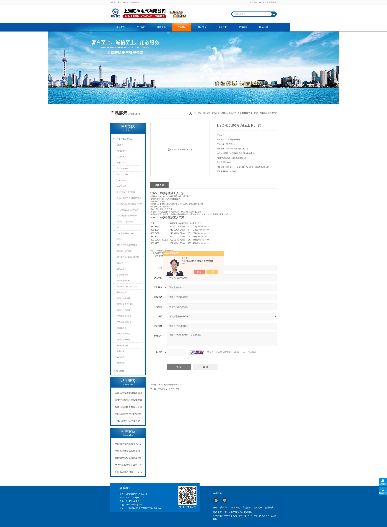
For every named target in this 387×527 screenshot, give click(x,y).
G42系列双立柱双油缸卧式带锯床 (129, 205)
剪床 (119, 227)
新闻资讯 (161, 27)
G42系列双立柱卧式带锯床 (127, 210)
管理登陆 (269, 507)
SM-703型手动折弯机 (125, 233)
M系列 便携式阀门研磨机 (127, 245)
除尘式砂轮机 (122, 174)
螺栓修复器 (121, 292)
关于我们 (141, 27)
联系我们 (272, 2)
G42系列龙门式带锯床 (126, 192)
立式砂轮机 (121, 180)
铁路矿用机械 (122, 345)
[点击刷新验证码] (196, 352)
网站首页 (120, 27)
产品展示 (182, 27)
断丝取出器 (121, 328)
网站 (215, 507)
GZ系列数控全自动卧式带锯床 (129, 198)
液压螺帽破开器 (123, 340)
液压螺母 (120, 363)
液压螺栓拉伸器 (123, 298)
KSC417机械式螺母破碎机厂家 (170, 385)
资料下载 (222, 27)
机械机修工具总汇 (228, 113)
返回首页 (253, 2)
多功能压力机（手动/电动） (128, 286)
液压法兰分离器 (123, 310)
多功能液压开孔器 (124, 316)
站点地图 (248, 512)
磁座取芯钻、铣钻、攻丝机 (128, 257)
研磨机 (120, 239)
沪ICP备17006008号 (248, 516)
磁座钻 (120, 263)
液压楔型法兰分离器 (125, 304)
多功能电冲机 (122, 275)
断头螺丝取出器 (123, 334)
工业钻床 (120, 157)
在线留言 (262, 2)
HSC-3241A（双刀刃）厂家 (169, 389)
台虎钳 (120, 145)
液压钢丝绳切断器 (124, 251)
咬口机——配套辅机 (125, 222)
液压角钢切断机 (123, 281)
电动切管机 (121, 151)
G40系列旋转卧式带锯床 (127, 216)
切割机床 (120, 351)
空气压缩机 (121, 269)
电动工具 (120, 357)
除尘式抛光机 (122, 168)
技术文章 (202, 27)
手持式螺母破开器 (124, 322)
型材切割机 (121, 163)
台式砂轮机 (121, 186)
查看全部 (120, 371)
